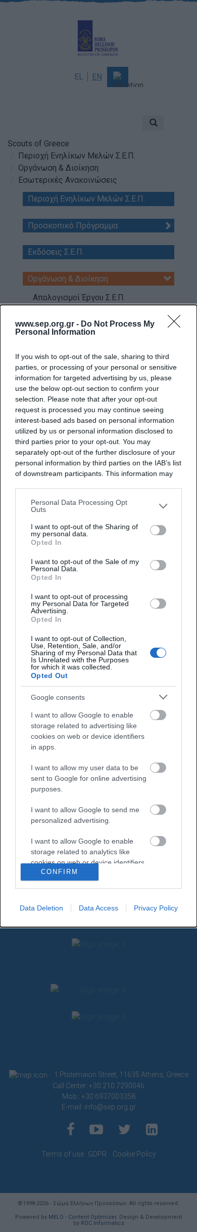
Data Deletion (41, 908)
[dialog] (98, 616)
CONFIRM (59, 872)
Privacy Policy (156, 908)
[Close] (177, 324)
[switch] (158, 530)
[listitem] (98, 506)
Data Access (98, 908)
